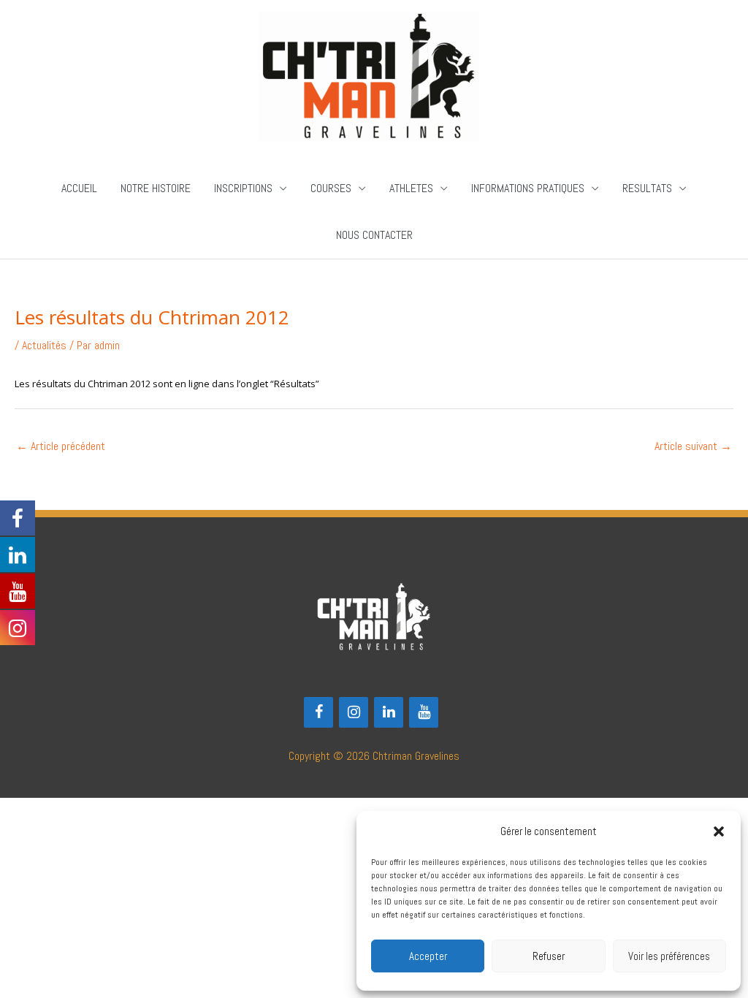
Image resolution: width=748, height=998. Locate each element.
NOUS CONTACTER (374, 235)
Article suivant (693, 446)
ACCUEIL (79, 188)
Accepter (428, 956)
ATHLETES (411, 188)
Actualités (44, 345)
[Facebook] (318, 712)
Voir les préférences (669, 956)
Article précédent (60, 446)
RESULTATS (647, 188)
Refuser (549, 956)
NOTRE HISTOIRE (156, 188)
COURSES (330, 188)
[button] (718, 831)
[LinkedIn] (388, 712)
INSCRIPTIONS (243, 188)
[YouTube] (423, 712)
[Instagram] (353, 712)
